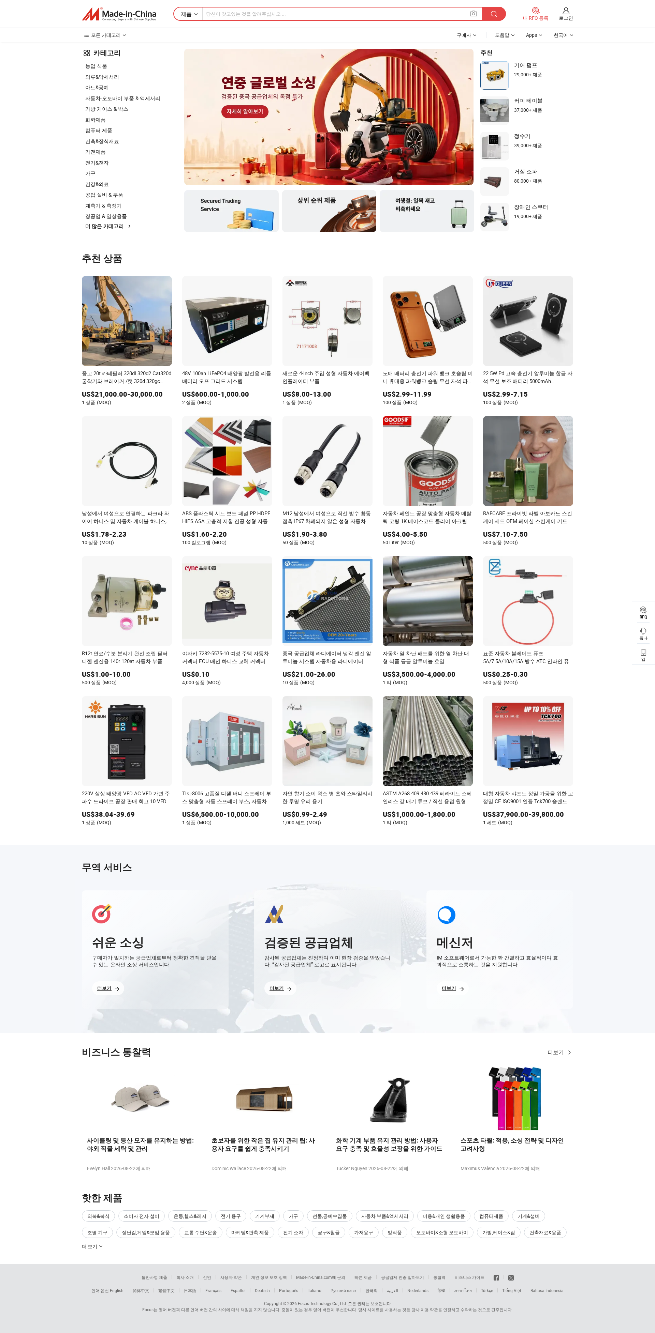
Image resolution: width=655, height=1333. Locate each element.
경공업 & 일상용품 (106, 216)
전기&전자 (97, 162)
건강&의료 (97, 184)
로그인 (566, 18)
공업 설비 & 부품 (104, 194)
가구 (90, 173)
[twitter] (511, 1277)
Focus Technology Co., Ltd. (322, 1303)
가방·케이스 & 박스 (106, 108)
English (116, 1290)
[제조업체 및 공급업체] (119, 14)
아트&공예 (97, 87)
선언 (207, 1277)
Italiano (314, 1290)
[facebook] (496, 1277)
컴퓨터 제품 (98, 130)
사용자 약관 (231, 1277)
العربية (392, 1290)
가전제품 (95, 151)
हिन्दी (441, 1290)
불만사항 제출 (154, 1277)
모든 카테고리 (106, 35)
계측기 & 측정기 (103, 205)
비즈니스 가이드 (469, 1277)
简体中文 (141, 1290)
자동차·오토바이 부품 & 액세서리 (122, 98)
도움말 (502, 35)
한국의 (371, 1290)
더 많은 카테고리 (104, 226)
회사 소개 (185, 1277)
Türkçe (487, 1290)
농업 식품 (96, 65)
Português (288, 1290)
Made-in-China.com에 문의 (320, 1277)
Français (213, 1290)
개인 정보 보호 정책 (269, 1277)
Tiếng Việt (511, 1290)
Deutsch (262, 1290)
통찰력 (439, 1277)
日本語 (190, 1290)
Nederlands (417, 1290)
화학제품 (95, 119)
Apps (531, 35)
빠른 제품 (363, 1277)
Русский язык (343, 1290)
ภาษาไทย (463, 1290)
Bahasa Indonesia (547, 1290)
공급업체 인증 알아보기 (402, 1277)
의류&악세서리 (102, 76)
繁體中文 (166, 1290)
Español (238, 1290)
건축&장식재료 (102, 141)
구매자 (464, 35)
